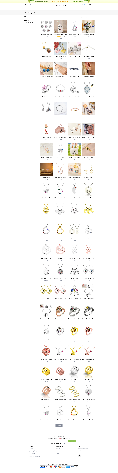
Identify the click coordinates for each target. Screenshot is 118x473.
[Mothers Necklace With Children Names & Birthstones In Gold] (46, 209)
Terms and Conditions (33, 451)
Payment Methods (58, 450)
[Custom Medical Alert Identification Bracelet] (60, 88)
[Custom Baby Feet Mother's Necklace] (74, 209)
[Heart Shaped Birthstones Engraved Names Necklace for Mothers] (60, 290)
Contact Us (57, 453)
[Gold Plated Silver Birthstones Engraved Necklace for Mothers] (46, 290)
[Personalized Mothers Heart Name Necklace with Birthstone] (46, 411)
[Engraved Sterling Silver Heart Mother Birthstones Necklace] (88, 270)
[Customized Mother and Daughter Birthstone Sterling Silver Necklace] (88, 411)
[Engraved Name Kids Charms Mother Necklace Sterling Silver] (74, 270)
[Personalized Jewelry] (62, 5)
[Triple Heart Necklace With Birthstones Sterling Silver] (88, 391)
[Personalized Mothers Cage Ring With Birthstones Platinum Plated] (74, 310)
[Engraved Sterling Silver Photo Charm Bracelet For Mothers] (88, 290)
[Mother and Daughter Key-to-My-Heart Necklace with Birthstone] (88, 351)
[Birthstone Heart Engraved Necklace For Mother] (74, 411)
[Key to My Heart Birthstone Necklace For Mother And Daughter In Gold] (74, 351)
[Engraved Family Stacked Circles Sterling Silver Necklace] (74, 48)
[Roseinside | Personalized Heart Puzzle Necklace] (60, 48)
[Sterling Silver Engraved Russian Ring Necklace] (46, 331)
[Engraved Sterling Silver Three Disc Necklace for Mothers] (46, 250)
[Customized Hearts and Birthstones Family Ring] (46, 26)
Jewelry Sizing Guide (82, 450)
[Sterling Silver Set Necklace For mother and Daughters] (74, 230)
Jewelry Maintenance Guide (83, 448)
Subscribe (72, 441)
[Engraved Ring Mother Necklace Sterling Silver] (88, 189)
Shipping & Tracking (58, 448)
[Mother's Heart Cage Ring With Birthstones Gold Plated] (74, 331)
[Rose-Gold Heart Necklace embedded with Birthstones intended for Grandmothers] (46, 351)
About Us (31, 448)
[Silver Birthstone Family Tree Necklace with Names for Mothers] (74, 250)
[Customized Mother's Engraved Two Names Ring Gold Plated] (88, 371)
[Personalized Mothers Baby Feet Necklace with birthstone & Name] (74, 189)
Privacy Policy (65, 443)
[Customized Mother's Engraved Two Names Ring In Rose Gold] (46, 391)
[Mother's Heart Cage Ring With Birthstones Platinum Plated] (60, 331)
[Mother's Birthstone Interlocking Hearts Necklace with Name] (60, 411)
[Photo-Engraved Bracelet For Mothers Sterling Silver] (46, 310)
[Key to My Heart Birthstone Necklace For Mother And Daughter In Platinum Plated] (60, 351)
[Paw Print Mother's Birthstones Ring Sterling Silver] (46, 88)
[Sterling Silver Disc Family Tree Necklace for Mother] (46, 270)
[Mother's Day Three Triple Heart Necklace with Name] (88, 230)
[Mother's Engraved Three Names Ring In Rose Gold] (60, 371)
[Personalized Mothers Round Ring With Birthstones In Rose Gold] (60, 310)
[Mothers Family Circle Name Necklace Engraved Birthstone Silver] (60, 189)
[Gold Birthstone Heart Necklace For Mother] (60, 230)
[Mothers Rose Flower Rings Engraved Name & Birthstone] (88, 310)
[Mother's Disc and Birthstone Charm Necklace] (60, 209)
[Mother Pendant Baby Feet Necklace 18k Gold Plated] (88, 209)
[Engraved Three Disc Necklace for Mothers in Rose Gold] (60, 250)
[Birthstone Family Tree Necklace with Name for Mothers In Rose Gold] (88, 250)
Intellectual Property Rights (34, 456)
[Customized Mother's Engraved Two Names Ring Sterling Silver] (74, 371)
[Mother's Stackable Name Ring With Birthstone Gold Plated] (74, 391)
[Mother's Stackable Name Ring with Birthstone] (60, 391)
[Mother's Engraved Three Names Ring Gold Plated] (46, 371)
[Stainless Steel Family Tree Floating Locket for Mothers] (60, 270)
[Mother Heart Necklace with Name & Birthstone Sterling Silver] (46, 230)
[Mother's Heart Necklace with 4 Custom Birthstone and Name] (46, 189)
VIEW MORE (59, 425)
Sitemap (31, 454)
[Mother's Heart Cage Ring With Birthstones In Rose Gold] (88, 331)
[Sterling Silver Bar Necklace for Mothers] (74, 290)
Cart (83, 4)
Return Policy (32, 453)
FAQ (55, 451)
